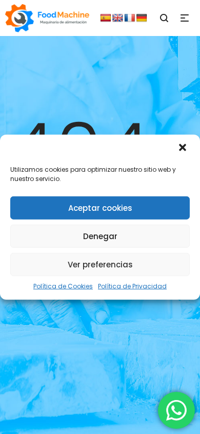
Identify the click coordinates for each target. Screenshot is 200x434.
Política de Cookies (63, 286)
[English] (118, 18)
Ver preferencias (100, 264)
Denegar (100, 235)
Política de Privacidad (132, 286)
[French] (129, 18)
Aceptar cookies (100, 207)
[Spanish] (105, 18)
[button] (183, 148)
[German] (141, 18)
